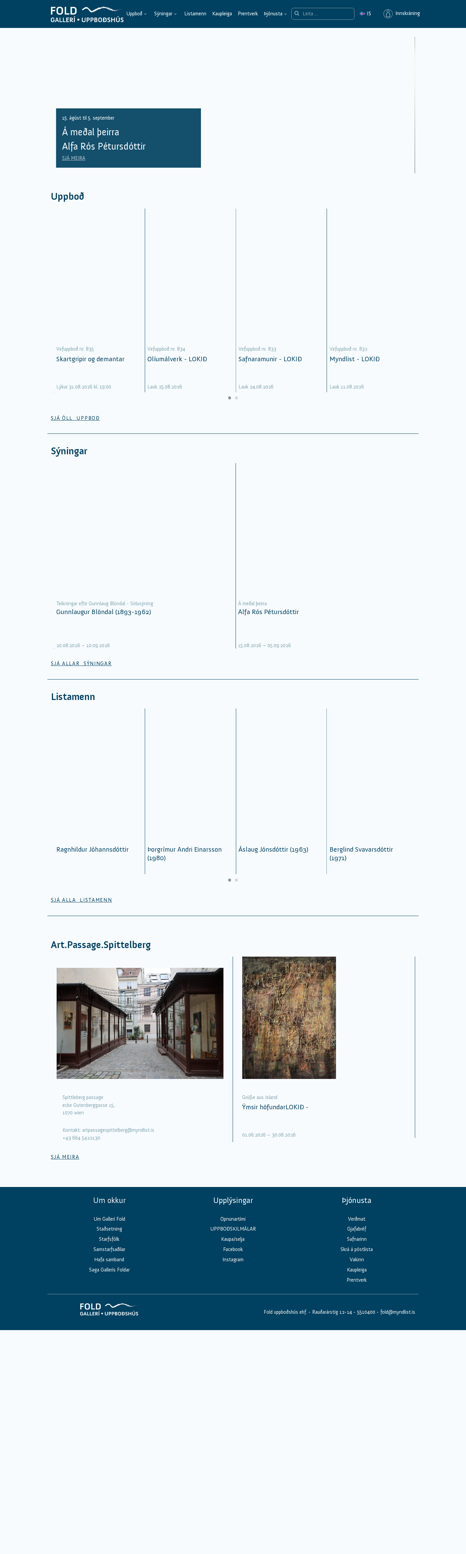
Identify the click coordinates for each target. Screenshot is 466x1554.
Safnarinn (357, 1239)
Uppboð (134, 14)
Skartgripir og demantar (90, 359)
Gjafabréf (356, 1229)
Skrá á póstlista (356, 1249)
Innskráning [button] (406, 14)
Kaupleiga (222, 14)
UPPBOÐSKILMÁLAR (233, 1229)
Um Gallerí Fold (109, 1219)
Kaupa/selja (233, 1239)
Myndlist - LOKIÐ (355, 359)
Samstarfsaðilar (109, 1249)
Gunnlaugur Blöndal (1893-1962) (103, 612)
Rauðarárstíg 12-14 (331, 1312)
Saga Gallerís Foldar (109, 1270)
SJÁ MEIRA (73, 158)
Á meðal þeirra (252, 603)
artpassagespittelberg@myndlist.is (118, 1130)
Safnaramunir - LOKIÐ (270, 359)
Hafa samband (109, 1259)
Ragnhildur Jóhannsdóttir (92, 849)
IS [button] (365, 14)
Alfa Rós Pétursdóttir (268, 612)
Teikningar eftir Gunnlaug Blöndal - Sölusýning (104, 603)
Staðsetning (109, 1229)
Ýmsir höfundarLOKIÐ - (275, 1107)
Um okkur (109, 1200)
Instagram (233, 1259)
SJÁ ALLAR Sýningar (81, 663)
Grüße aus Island (259, 1097)
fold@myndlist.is (397, 1312)
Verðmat (356, 1219)
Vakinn (357, 1259)
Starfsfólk (109, 1239)
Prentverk (248, 14)
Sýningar (163, 14)
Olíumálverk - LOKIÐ (177, 359)
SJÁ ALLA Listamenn (81, 900)
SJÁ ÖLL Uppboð (75, 418)
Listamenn (195, 14)
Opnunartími (233, 1219)
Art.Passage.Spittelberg (101, 945)
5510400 (366, 1312)
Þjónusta (273, 14)
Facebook (233, 1249)
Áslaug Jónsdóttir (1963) (273, 849)
